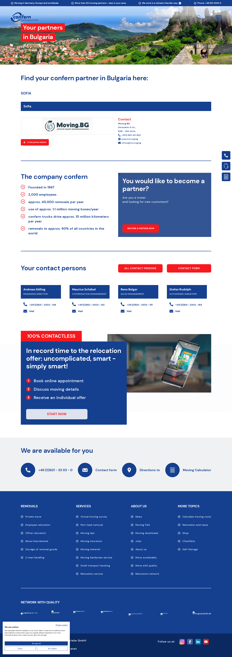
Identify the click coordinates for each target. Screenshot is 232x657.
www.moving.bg (130, 139)
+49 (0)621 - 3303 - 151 (140, 304)
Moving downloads (146, 533)
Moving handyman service (96, 557)
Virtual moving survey (94, 516)
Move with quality (146, 565)
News (138, 516)
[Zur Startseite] (24, 17)
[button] (219, 17)
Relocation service (92, 573)
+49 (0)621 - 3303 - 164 (188, 304)
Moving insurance (91, 541)
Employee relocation (37, 524)
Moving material (90, 549)
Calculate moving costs (196, 516)
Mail (31, 311)
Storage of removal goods (41, 549)
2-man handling (34, 557)
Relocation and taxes (195, 524)
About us (140, 549)
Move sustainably (146, 557)
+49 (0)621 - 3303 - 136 (42, 304)
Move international (36, 541)
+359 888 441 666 (131, 135)
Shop (185, 533)
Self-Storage (190, 549)
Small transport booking (95, 565)
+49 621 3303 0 (213, 3)
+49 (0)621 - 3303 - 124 (91, 304)
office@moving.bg (131, 143)
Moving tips (88, 533)
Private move (33, 516)
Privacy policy (62, 625)
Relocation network (147, 573)
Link (226, 155)
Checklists (188, 541)
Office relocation (35, 533)
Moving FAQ (142, 524)
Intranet (71, 648)
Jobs (138, 541)
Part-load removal (92, 524)
